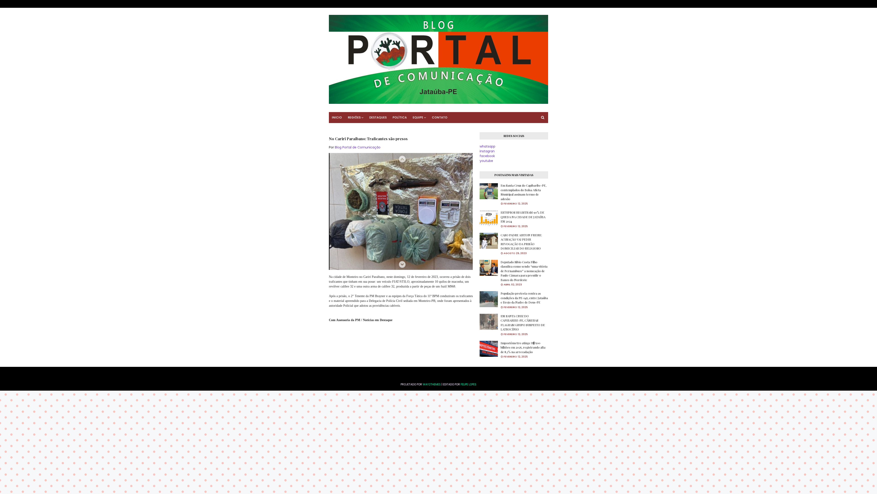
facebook (487, 156)
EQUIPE (418, 117)
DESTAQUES (378, 117)
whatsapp (487, 146)
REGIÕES (354, 117)
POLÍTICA (400, 117)
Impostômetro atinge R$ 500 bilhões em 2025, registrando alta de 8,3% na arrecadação (523, 347)
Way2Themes (432, 384)
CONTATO (439, 117)
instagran (487, 151)
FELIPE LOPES (468, 384)
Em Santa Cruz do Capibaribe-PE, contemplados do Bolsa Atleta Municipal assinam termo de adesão (523, 192)
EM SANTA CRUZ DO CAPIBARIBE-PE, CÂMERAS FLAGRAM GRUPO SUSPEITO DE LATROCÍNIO (523, 322)
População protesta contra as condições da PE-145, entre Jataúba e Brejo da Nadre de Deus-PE (524, 297)
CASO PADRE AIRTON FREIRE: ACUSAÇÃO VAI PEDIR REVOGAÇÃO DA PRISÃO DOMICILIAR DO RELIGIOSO (521, 241)
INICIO (337, 117)
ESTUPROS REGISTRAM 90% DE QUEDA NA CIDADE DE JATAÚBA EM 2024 (523, 216)
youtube (486, 160)
